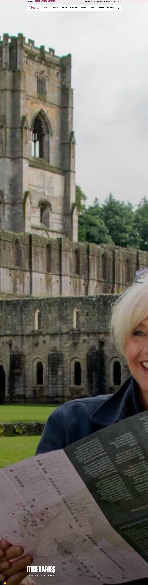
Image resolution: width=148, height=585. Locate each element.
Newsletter (87, 1)
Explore (46, 7)
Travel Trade (107, 1)
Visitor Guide (100, 1)
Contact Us (93, 1)
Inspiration (101, 7)
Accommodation (74, 7)
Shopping (83, 7)
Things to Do (56, 7)
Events (92, 7)
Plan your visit (110, 7)
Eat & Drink (64, 7)
